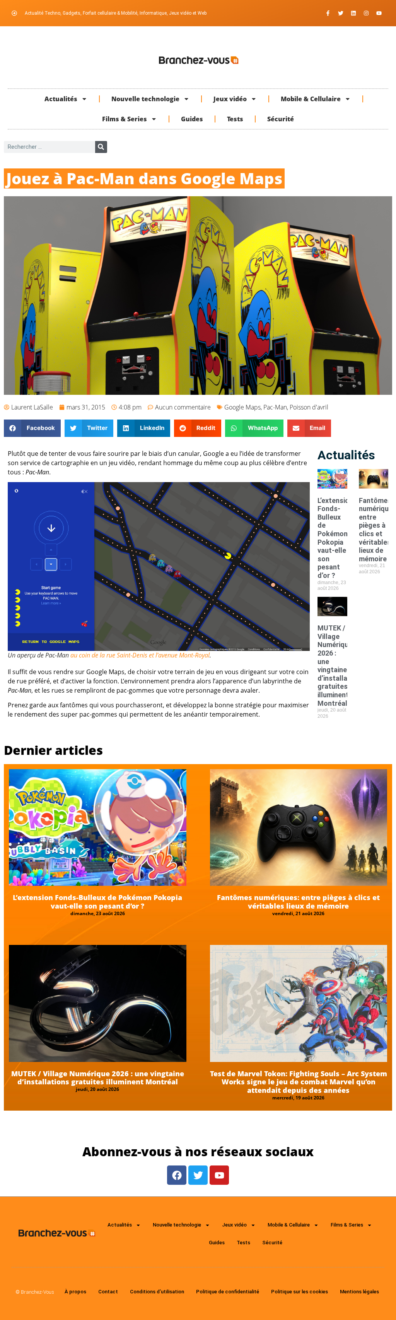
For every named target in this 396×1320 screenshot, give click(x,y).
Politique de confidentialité (227, 1292)
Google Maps (242, 407)
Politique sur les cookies (299, 1292)
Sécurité (280, 119)
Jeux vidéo (230, 99)
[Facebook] (176, 1175)
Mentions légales (359, 1292)
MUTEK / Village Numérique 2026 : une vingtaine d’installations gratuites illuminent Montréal (340, 665)
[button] (32, 428)
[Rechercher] (101, 147)
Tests (235, 119)
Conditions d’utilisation (157, 1292)
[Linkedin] (353, 13)
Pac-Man (275, 407)
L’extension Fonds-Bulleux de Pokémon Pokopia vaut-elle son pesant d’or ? (335, 537)
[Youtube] (379, 13)
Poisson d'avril (309, 407)
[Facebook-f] (328, 13)
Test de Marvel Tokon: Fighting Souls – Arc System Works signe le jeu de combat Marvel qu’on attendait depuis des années (298, 1082)
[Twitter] (340, 13)
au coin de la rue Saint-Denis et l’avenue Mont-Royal (140, 655)
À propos (75, 1292)
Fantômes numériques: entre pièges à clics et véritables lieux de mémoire (298, 902)
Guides (192, 119)
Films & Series (124, 119)
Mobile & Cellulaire (311, 99)
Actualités (60, 99)
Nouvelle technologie (145, 99)
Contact (108, 1292)
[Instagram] (366, 13)
